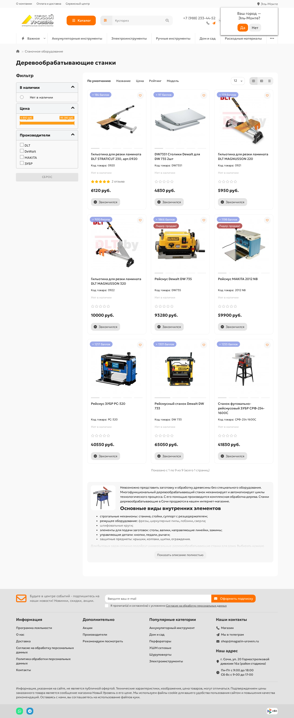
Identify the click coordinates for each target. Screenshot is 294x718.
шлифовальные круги (116, 525)
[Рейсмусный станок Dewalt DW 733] (180, 369)
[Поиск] (167, 20)
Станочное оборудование (44, 51)
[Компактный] (269, 81)
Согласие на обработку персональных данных (45, 650)
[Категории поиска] (106, 20)
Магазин (227, 628)
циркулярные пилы (164, 521)
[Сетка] (253, 81)
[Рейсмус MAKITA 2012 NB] (244, 244)
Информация (29, 619)
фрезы (144, 521)
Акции (87, 628)
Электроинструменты (129, 38)
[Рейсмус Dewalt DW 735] (180, 244)
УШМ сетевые (160, 648)
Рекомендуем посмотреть (103, 641)
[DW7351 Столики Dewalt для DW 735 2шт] (180, 119)
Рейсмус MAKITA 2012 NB (238, 279)
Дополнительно (98, 619)
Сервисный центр (78, 3)
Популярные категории (172, 619)
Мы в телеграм (232, 635)
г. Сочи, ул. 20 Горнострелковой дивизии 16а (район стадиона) (244, 661)
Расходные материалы (243, 38)
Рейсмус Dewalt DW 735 (173, 279)
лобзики (187, 521)
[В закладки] (140, 95)
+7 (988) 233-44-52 (199, 18)
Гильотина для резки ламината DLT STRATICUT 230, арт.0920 (116, 156)
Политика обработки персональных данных (43, 661)
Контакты (23, 670)
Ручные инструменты (173, 38)
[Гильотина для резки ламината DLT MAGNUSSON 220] (244, 119)
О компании (24, 3)
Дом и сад (208, 38)
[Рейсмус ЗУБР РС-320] (117, 369)
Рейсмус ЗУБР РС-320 (108, 404)
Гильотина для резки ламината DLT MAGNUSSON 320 (116, 281)
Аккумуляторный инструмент (172, 628)
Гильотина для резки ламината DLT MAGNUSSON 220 (243, 156)
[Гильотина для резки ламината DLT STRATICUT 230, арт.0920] (117, 119)
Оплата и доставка (49, 3)
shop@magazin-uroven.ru (240, 641)
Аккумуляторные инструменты (77, 38)
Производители (95, 635)
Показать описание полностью (180, 555)
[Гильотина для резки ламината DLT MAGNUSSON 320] (117, 244)
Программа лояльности (34, 628)
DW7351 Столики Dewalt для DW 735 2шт (177, 156)
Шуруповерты (160, 655)
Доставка (23, 641)
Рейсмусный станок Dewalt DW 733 (179, 406)
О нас (20, 635)
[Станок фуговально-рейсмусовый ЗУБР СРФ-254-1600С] (244, 369)
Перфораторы (160, 641)
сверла (199, 521)
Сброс (47, 177)
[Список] (261, 81)
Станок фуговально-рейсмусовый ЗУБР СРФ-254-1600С (241, 408)
